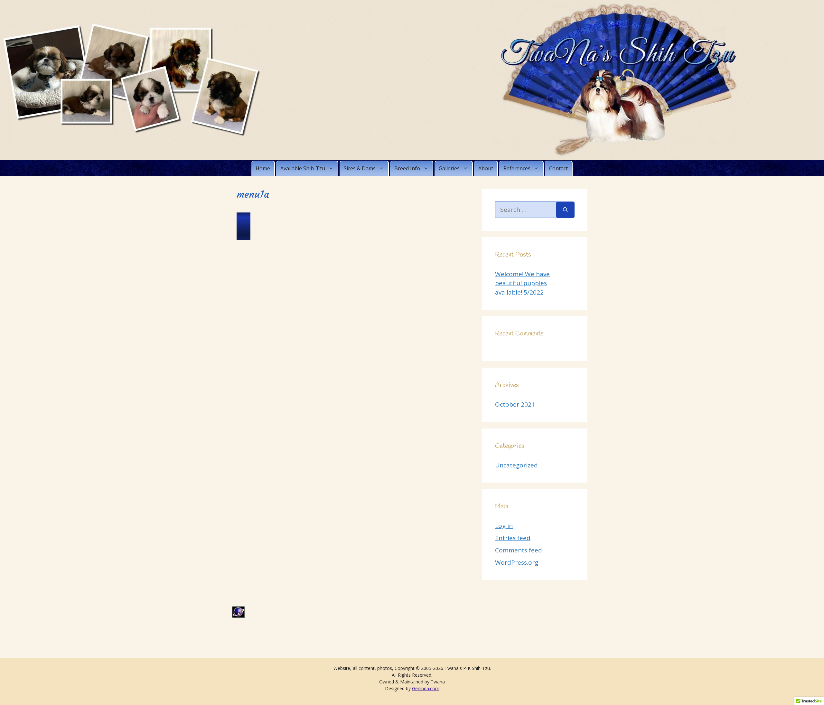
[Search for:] (525, 210)
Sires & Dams (360, 168)
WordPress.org (516, 562)
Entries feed (512, 538)
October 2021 (515, 404)
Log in (504, 526)
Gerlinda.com (425, 688)
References (516, 168)
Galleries (449, 168)
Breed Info (407, 168)
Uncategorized (516, 465)
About (485, 168)
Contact (558, 168)
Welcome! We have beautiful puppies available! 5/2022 (522, 283)
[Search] (565, 210)
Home (263, 168)
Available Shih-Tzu (302, 168)
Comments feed (518, 550)
